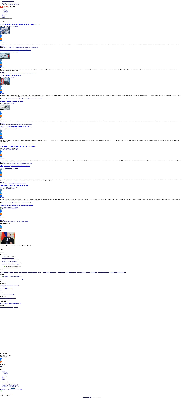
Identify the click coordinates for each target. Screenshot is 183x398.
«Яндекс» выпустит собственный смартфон (15, 166)
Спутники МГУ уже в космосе (6, 288)
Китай (38, 272)
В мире (3, 9)
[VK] (91, 34)
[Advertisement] (6, 318)
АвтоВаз (5, 272)
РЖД (42, 272)
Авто (3, 13)
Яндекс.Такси (31, 143)
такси (12, 221)
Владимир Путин (13, 272)
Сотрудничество (3, 367)
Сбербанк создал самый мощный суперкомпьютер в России (12, 279)
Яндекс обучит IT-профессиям (10, 75)
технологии (21, 47)
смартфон (13, 163)
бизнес (9, 221)
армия (62, 272)
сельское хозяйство (104, 272)
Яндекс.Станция (20, 202)
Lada (0, 272)
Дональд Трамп (29, 272)
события (112, 272)
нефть (89, 272)
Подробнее (2, 46)
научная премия (18, 124)
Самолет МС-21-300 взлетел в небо (8, 1)
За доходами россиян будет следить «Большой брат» (10, 2)
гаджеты (10, 47)
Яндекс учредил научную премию (11, 101)
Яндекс (24, 47)
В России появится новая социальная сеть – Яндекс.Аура (19, 24)
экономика (120, 272)
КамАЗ (35, 272)
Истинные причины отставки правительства (9, 261)
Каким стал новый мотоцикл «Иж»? (8, 298)
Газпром (17, 272)
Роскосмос (44, 272)
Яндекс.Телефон (21, 163)
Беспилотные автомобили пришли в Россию (15, 50)
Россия (13, 202)
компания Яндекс (16, 98)
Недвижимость (4, 14)
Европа (33, 272)
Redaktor (16, 26)
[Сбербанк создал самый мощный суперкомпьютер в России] (12, 276)
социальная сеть (16, 47)
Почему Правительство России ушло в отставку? (10, 3)
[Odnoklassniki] (91, 39)
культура (80, 272)
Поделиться (2, 42)
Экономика (6, 11)
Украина (55, 272)
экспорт (125, 272)
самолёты (101, 272)
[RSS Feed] (91, 228)
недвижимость (87, 272)
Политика (5, 12)
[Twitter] (91, 37)
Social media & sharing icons (87, 397)
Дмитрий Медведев (20, 272)
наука (15, 124)
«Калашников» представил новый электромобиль (10, 303)
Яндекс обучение (25, 98)
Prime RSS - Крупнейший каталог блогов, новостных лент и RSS (11, 389)
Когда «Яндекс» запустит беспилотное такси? (15, 126)
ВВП (7, 272)
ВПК (9, 272)
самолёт (99, 272)
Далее (1, 290)
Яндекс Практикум (31, 98)
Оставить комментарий (34, 47)
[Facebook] (91, 36)
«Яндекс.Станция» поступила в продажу (14, 185)
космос (78, 272)
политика (93, 272)
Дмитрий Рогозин (25, 272)
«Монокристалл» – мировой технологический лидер (10, 4)
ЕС (31, 272)
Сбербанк (53, 272)
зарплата (72, 272)
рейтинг (96, 272)
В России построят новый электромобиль (9, 307)
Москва (40, 272)
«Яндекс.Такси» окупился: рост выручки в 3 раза (17, 205)
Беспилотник (15, 143)
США (51, 272)
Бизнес (4, 98)
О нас (1, 366)
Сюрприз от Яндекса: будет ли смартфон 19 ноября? (18, 146)
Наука (3, 16)
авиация (60, 272)
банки (64, 272)
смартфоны (108, 272)
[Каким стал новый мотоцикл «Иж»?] (8, 294)
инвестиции (75, 272)
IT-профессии (10, 98)
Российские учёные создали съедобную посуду (9, 285)
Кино (36, 272)
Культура (3, 15)
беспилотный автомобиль (22, 143)
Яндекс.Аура (28, 47)
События (5, 10)
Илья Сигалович (11, 124)
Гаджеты (3, 17)
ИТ (12, 47)
